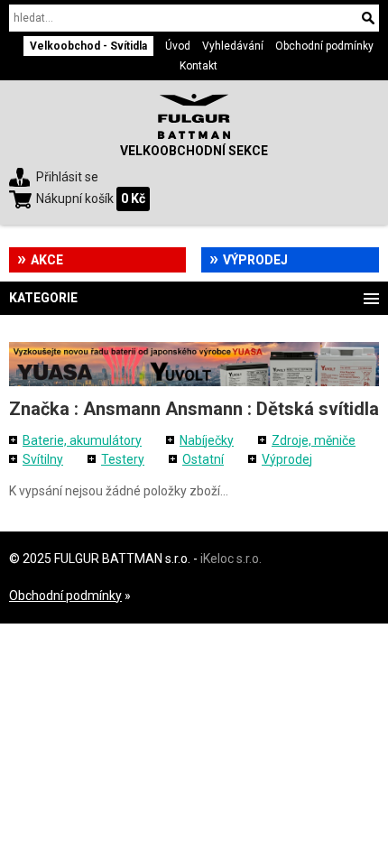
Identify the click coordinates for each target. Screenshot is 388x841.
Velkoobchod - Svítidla (88, 46)
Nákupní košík (75, 198)
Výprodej (255, 260)
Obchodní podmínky (324, 46)
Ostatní (203, 459)
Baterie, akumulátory (82, 440)
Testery (122, 459)
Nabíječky (207, 440)
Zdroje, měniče (314, 440)
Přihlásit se (67, 177)
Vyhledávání (232, 46)
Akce (47, 260)
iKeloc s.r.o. (231, 558)
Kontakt (198, 66)
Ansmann (122, 409)
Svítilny (43, 459)
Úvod (177, 46)
